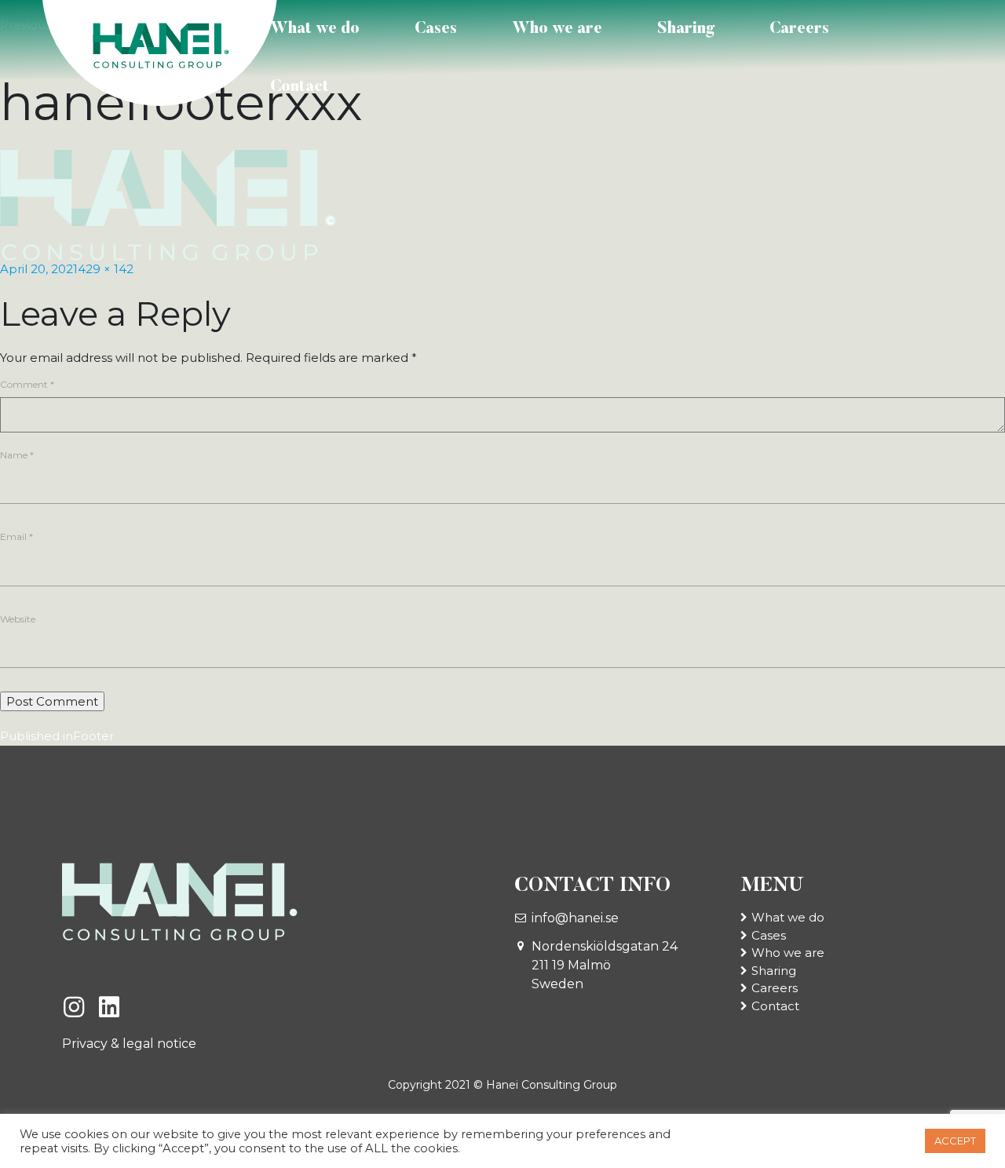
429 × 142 (105, 268)
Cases (436, 29)
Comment (27, 384)
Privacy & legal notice (129, 1043)
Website (17, 619)
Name (17, 455)
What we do (315, 29)
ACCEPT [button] (955, 1140)
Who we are (557, 29)
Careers (799, 29)
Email (16, 536)
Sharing (685, 29)
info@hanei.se (575, 918)
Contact (299, 87)
